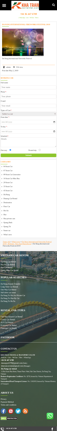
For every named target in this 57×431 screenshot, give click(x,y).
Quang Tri (7, 226)
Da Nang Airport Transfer (10, 284)
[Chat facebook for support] (53, 429)
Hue (4, 215)
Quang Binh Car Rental (9, 270)
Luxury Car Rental (8, 320)
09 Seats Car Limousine (12, 175)
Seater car (6, 230)
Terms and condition (8, 405)
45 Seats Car (7, 191)
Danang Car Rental (10, 199)
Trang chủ (6, 242)
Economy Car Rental (9, 325)
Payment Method (7, 402)
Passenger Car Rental (9, 328)
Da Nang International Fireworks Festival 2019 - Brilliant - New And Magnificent (27, 243)
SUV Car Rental (7, 322)
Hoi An (6, 211)
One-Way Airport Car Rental (11, 317)
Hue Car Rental (6, 267)
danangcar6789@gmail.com (11, 363)
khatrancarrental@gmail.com (12, 366)
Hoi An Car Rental (8, 265)
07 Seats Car (7, 171)
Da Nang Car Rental (8, 262)
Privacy (4, 399)
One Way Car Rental (8, 290)
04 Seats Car (7, 166)
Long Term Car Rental (9, 287)
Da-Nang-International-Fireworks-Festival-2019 (26, 25)
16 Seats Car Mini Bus (11, 179)
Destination (7, 203)
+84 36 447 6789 (28, 14)
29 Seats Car (7, 182)
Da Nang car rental (9, 369)
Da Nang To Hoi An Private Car (13, 295)
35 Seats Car (7, 186)
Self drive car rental (8, 293)
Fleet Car (6, 206)
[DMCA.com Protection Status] (28, 418)
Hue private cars (9, 219)
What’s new (7, 235)
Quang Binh (7, 223)
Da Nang (6, 195)
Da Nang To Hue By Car (10, 298)
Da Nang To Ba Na (8, 301)
